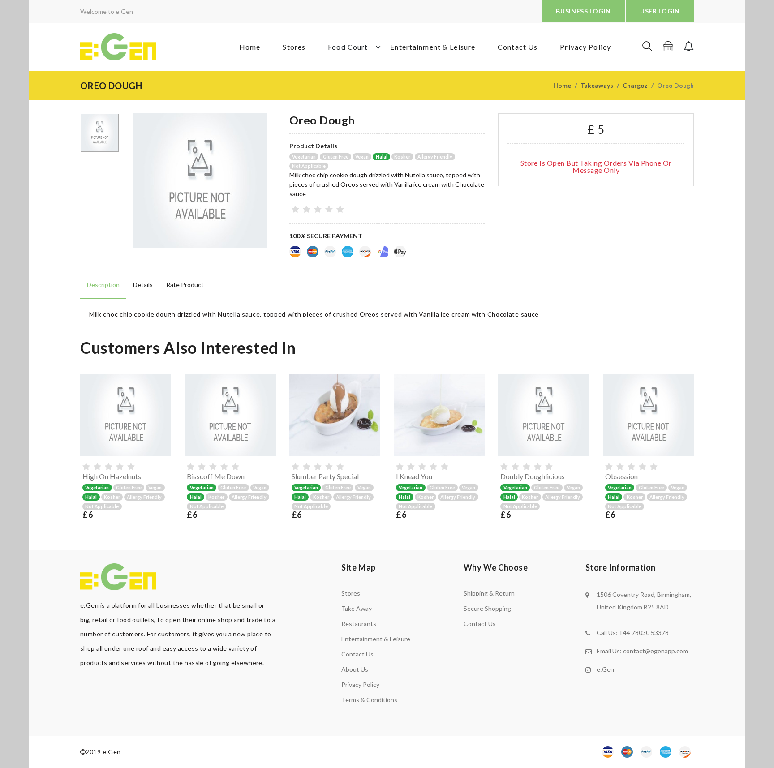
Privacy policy (360, 684)
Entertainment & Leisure (432, 47)
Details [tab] (143, 284)
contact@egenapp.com (655, 651)
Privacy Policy (585, 47)
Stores (294, 47)
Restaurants (358, 623)
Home (249, 47)
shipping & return (489, 593)
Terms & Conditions (369, 700)
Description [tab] (103, 284)
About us (354, 669)
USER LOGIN (660, 11)
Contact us (357, 654)
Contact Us (518, 47)
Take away (356, 608)
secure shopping (487, 608)
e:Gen (605, 669)
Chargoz (635, 85)
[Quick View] (162, 430)
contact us (480, 623)
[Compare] (162, 447)
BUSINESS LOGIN (583, 11)
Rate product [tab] (185, 284)
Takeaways (596, 85)
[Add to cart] (162, 413)
